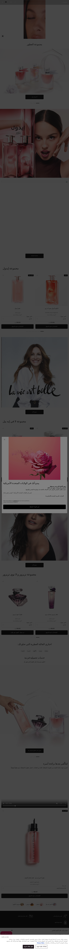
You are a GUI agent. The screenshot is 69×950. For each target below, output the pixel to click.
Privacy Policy (40, 943)
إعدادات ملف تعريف (41, 946)
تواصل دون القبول (5, 936)
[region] (34, 942)
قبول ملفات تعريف (28, 946)
